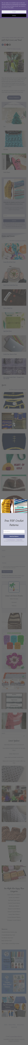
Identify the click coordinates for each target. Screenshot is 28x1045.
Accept (14, 11)
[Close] (25, 501)
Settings (14, 15)
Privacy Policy (19, 539)
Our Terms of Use (11, 539)
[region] (14, 9)
